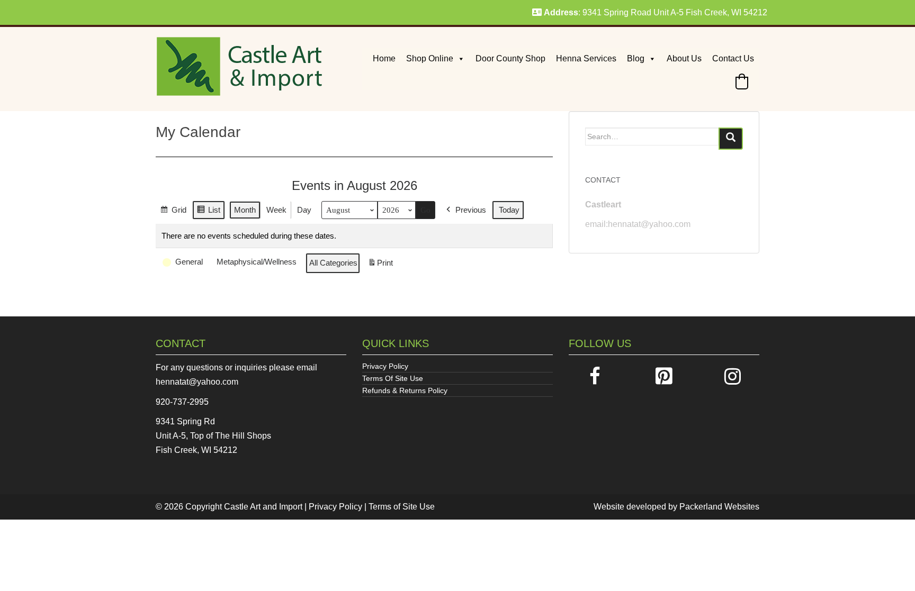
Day (304, 209)
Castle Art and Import (263, 506)
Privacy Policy (385, 366)
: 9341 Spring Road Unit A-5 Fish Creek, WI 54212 (655, 12)
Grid (173, 212)
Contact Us (733, 58)
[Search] (731, 139)
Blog (635, 58)
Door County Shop (510, 58)
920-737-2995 (182, 401)
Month (245, 209)
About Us (684, 58)
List (208, 212)
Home (384, 58)
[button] (742, 81)
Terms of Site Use (402, 506)
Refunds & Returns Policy (404, 390)
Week (276, 209)
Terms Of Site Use (392, 378)
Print (380, 266)
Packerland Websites (719, 506)
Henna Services (586, 58)
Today (509, 209)
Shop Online (429, 58)
